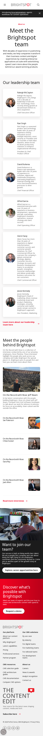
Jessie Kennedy (23, 291)
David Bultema (23, 164)
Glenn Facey (22, 236)
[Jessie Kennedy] (10, 302)
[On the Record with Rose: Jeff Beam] (21, 379)
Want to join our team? (16, 547)
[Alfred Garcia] (10, 213)
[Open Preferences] (3, 732)
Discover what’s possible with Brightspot (16, 591)
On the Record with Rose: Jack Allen (13, 481)
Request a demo (14, 611)
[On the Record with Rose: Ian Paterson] (34, 423)
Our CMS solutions (30, 632)
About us (21, 24)
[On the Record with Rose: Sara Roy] (34, 464)
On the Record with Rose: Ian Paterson (13, 419)
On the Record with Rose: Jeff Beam (20, 394)
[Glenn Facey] (10, 258)
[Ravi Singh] (10, 138)
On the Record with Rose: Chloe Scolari (13, 439)
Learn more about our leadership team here (19, 323)
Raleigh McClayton (25, 92)
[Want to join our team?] (21, 524)
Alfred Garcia (22, 201)
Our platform (8, 632)
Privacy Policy (35, 722)
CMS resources (9, 665)
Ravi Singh (21, 123)
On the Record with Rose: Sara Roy (13, 460)
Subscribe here (10, 714)
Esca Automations (18, 12)
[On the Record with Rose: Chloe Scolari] (34, 444)
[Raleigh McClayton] (10, 102)
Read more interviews (13, 501)
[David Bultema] (10, 177)
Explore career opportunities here (21, 570)
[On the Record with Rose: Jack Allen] (34, 485)
